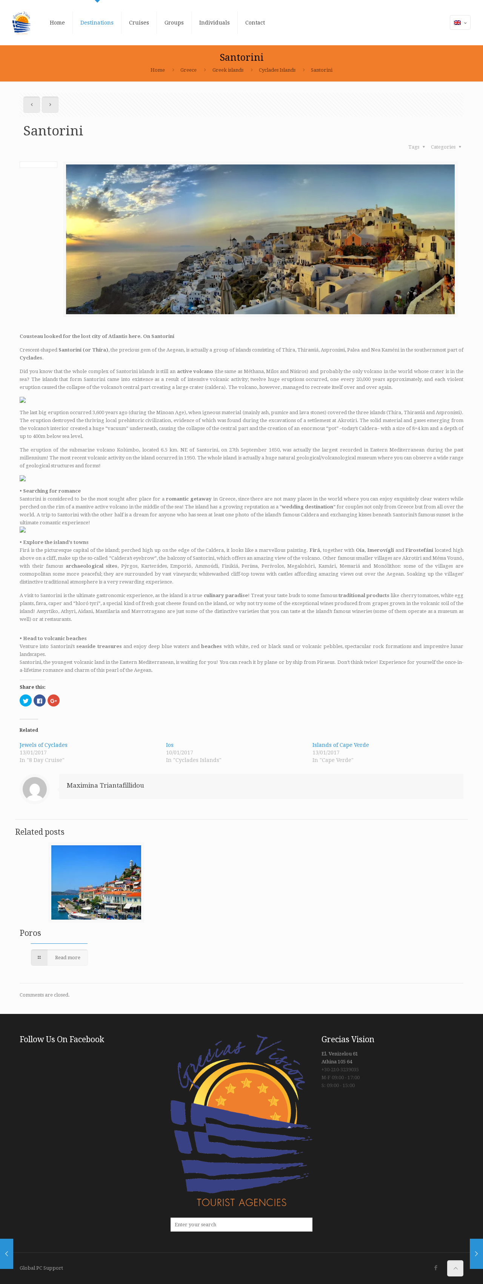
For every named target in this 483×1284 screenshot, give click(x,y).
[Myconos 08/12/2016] (476, 1254)
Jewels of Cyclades (44, 745)
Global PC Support (41, 1268)
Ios (170, 745)
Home (158, 70)
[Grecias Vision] (21, 22)
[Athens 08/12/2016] (6, 1254)
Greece (188, 70)
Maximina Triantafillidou (105, 785)
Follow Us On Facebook (62, 1039)
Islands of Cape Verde (340, 745)
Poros (30, 933)
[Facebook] (436, 1267)
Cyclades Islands (277, 70)
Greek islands (227, 70)
